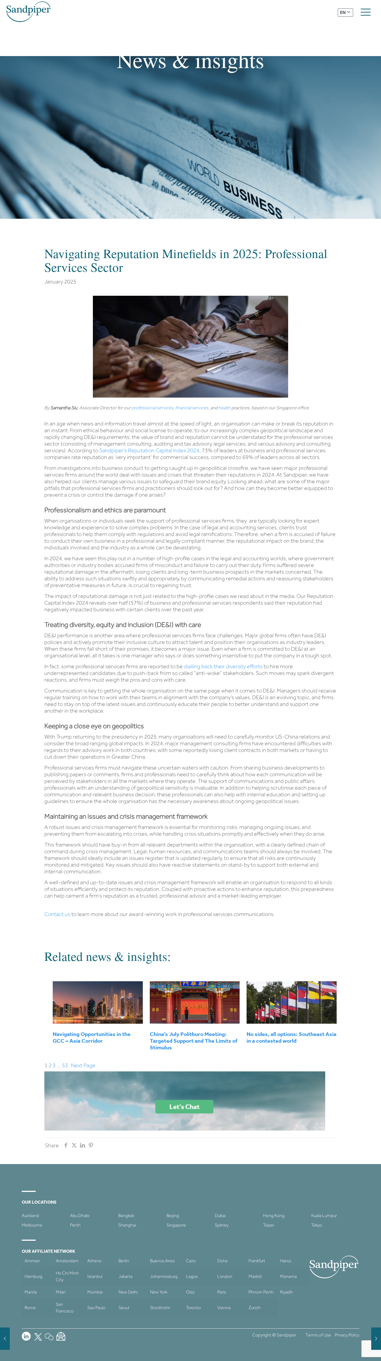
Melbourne (32, 1225)
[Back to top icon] (354, 1349)
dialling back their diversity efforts (223, 666)
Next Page (83, 1065)
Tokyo (316, 1225)
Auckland (30, 1215)
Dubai (220, 1215)
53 (65, 1065)
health (224, 407)
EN (343, 12)
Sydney (221, 1225)
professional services (152, 407)
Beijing (173, 1215)
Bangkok (126, 1215)
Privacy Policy (347, 1335)
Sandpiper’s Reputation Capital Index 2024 (149, 450)
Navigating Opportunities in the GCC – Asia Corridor (92, 1037)
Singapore (176, 1225)
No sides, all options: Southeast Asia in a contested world (291, 1037)
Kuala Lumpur (324, 1215)
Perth (75, 1225)
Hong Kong (273, 1215)
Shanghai (127, 1225)
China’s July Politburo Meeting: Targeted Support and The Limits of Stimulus (193, 1041)
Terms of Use (318, 1335)
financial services (191, 407)
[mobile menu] (366, 12)
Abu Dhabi (80, 1215)
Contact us (57, 914)
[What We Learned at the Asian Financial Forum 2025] (5, 1339)
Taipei (268, 1225)
